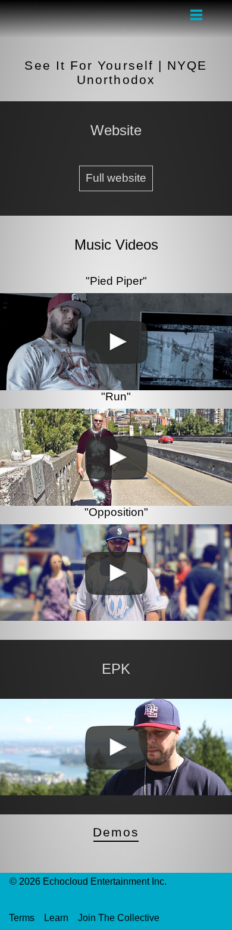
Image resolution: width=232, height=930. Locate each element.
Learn (56, 918)
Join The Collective (118, 918)
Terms (22, 918)
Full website (116, 178)
